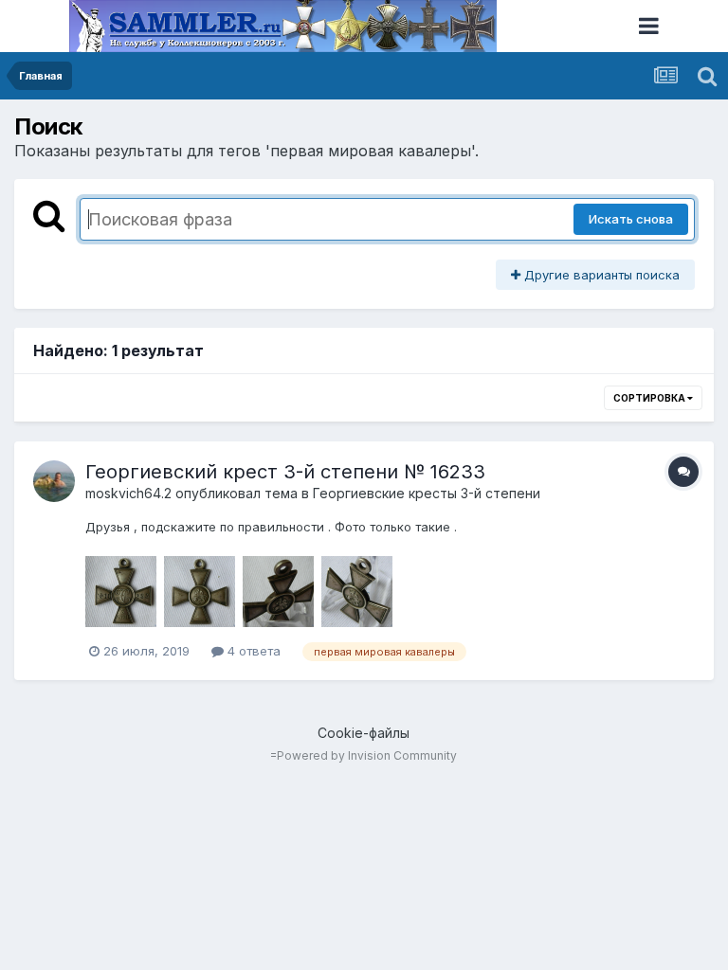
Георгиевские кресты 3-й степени (426, 493)
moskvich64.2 (128, 493)
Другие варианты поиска (600, 274)
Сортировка (650, 398)
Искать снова (631, 218)
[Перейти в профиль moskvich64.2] (54, 481)
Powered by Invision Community (367, 755)
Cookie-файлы (364, 733)
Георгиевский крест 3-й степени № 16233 (285, 471)
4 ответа (252, 650)
